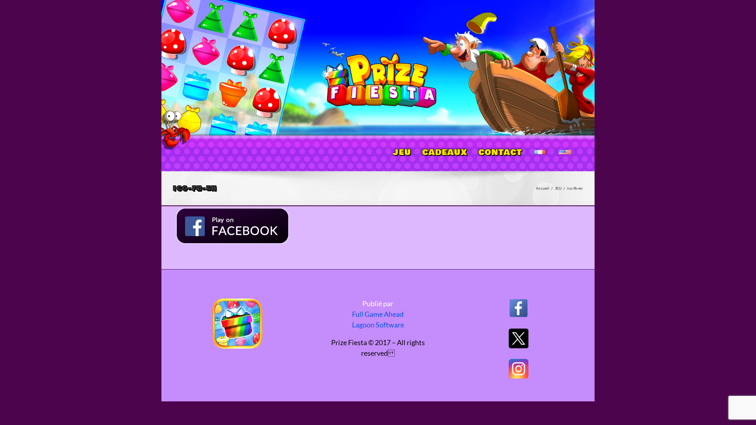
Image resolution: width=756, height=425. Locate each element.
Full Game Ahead (378, 314)
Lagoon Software (378, 324)
